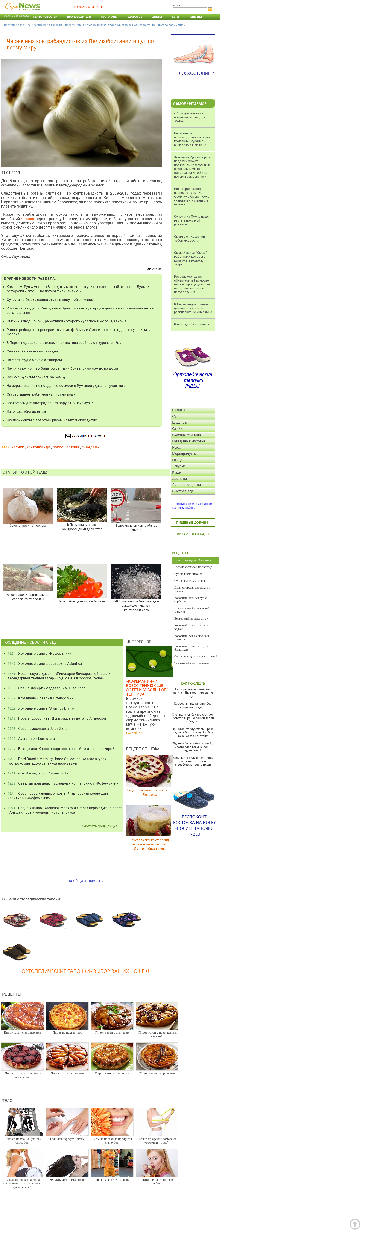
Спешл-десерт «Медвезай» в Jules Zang (47, 688)
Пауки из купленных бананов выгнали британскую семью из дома (62, 368)
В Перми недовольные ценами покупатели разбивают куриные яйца (64, 342)
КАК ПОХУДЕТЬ (193, 683)
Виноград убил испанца (26, 411)
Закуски (178, 466)
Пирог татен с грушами (67, 1073)
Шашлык (179, 422)
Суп (175, 416)
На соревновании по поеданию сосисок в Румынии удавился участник (66, 385)
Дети (175, 16)
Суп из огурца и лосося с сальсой (196, 656)
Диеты (157, 16)
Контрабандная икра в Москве (82, 601)
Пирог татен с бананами (112, 1073)
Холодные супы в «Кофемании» (39, 653)
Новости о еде (13, 24)
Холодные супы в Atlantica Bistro (41, 708)
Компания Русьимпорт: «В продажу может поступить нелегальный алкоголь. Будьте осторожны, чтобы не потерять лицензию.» (78, 289)
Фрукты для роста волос (67, 1179)
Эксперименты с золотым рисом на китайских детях (52, 420)
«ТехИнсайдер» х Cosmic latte (38, 773)
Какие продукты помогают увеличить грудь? (157, 1140)
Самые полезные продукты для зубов (113, 1140)
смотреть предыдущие (99, 826)
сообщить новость (86, 880)
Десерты (179, 479)
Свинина (205, 560)
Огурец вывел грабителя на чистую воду (41, 394)
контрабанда (38, 447)
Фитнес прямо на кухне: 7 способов (23, 1140)
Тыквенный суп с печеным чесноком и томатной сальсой (193, 665)
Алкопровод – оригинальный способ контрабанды (28, 597)
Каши (176, 472)
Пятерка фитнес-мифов (112, 1179)
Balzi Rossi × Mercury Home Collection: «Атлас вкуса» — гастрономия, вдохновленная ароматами (59, 761)
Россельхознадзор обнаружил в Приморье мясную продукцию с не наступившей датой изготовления (80, 310)
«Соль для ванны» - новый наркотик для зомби (189, 117)
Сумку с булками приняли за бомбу (36, 377)
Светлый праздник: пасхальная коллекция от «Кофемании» (63, 783)
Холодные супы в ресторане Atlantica (45, 663)
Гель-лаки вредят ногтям (67, 1139)
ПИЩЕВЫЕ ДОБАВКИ (193, 522)
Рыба (176, 447)
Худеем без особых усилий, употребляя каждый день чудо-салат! (192, 747)
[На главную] (21, 13)
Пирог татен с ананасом (112, 1032)
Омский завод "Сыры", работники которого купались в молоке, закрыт (66, 321)
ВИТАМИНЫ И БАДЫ (193, 534)
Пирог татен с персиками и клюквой (157, 1034)
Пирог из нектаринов (67, 1032)
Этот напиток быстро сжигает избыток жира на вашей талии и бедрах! (193, 718)
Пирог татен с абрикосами (22, 1032)
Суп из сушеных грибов (190, 580)
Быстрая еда (183, 491)
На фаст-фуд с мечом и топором (34, 360)
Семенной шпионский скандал (32, 351)
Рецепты (195, 16)
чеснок (17, 447)
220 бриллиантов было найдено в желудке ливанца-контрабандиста (136, 606)
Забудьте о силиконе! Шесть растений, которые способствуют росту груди (193, 761)
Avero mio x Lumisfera (31, 738)
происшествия (66, 447)
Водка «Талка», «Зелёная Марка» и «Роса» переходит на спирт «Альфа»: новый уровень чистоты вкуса (65, 810)
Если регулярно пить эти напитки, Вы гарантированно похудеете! (192, 692)
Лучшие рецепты (186, 485)
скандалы (91, 447)
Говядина (190, 560)
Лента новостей (45, 16)
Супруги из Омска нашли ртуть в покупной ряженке (50, 299)
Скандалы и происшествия (66, 24)
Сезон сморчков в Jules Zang (38, 728)
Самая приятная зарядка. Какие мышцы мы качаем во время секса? (22, 1183)
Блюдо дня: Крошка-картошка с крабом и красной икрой (61, 749)
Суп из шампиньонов (188, 574)
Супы (177, 560)
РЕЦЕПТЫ (180, 553)
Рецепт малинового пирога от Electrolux (149, 792)
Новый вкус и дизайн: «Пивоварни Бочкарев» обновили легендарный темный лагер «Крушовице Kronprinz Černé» (59, 675)
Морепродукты (184, 454)
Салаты (178, 410)
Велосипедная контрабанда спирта (136, 528)
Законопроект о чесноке (28, 526)
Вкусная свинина (186, 435)
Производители (79, 16)
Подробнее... (135, 733)
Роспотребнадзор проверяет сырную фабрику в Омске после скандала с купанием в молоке (78, 332)
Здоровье (135, 16)
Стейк (177, 429)
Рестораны (109, 16)
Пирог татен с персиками (157, 1073)
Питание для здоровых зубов (158, 1181)
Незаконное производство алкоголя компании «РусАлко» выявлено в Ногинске (192, 139)
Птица (177, 460)
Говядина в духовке (188, 441)
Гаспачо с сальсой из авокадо (193, 567)
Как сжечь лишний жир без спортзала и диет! (192, 705)
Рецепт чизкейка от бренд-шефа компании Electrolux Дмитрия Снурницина (150, 844)
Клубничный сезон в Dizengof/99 (41, 698)
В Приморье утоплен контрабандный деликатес (82, 527)
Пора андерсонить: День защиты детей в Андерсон (57, 718)
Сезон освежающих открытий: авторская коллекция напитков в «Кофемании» (58, 795)
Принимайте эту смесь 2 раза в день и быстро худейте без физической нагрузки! (193, 732)
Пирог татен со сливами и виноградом (23, 1075)
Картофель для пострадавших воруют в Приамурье (50, 403)
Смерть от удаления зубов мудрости (189, 238)
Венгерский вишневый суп (192, 618)
